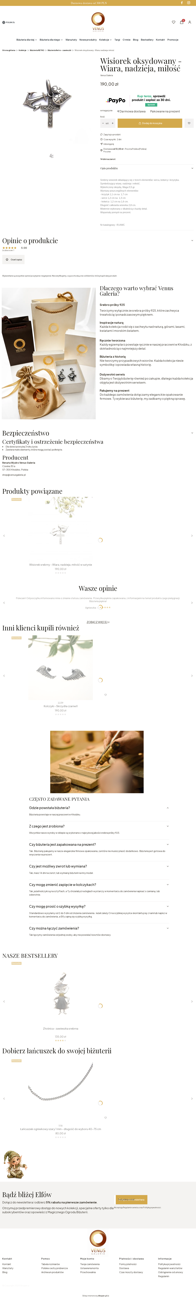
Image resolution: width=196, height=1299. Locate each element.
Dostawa (124, 1268)
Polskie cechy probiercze (54, 1268)
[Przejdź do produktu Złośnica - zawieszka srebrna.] (60, 993)
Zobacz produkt (56, 1117)
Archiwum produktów (52, 1272)
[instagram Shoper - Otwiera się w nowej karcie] (188, 2)
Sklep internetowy (94, 1296)
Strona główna (8, 50)
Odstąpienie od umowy (170, 1272)
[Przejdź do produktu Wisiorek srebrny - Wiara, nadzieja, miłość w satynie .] (60, 529)
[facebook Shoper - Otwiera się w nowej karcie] (182, 2)
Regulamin (163, 1276)
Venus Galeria (106, 75)
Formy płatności (127, 1264)
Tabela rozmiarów (50, 1264)
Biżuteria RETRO (37, 50)
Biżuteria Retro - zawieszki (59, 50)
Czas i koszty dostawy (131, 1272)
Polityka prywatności (169, 1264)
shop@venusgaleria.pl (14, 474)
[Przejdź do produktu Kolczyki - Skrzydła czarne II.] (60, 667)
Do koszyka (58, 556)
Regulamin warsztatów (170, 1268)
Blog (4, 1272)
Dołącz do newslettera (131, 1199)
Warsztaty (7, 1268)
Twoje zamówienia (90, 1264)
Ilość (102, 116)
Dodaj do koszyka (152, 123)
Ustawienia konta (89, 1268)
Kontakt (6, 1264)
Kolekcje (22, 50)
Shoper (23, 1285)
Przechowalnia (88, 1272)
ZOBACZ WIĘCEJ (97, 622)
